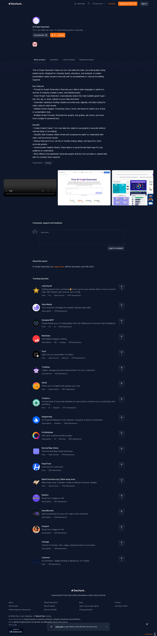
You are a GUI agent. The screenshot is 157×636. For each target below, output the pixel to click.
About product (39, 60)
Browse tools (98, 4)
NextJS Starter (49, 606)
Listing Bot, (56, 619)
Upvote (59, 35)
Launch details (69, 60)
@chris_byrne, (58, 622)
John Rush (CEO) (121, 606)
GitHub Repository (51, 602)
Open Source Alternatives (89, 606)
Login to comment (116, 248)
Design (48, 163)
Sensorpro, (33, 619)
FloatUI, (26, 619)
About (11, 602)
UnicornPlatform (74, 619)
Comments (54, 60)
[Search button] (89, 3)
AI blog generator (86, 610)
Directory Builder (50, 610)
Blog (81, 602)
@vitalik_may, (39, 622)
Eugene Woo (59, 266)
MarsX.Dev (40, 616)
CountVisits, (41, 619)
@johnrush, (18, 622)
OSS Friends (13, 606)
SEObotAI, (49, 619)
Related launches (87, 60)
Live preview (39, 35)
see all (65, 622)
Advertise (111, 4)
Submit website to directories (20, 610)
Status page (13, 625)
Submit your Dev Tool (128, 4)
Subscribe (81, 4)
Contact (118, 602)
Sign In (144, 4)
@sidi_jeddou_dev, (28, 622)
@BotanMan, (48, 622)
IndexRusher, (64, 619)
